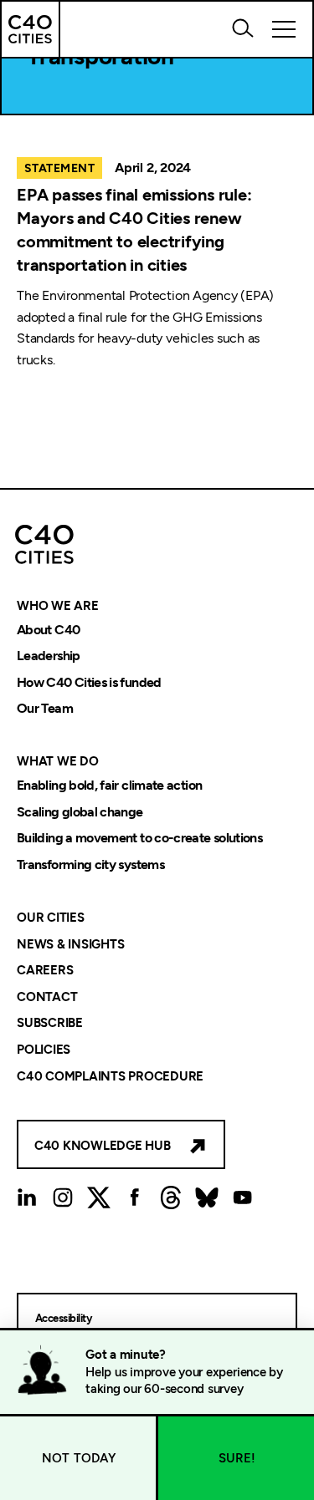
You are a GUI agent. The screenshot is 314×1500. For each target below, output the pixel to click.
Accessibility (63, 1318)
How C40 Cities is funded (89, 682)
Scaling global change (80, 812)
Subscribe (50, 1023)
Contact (47, 996)
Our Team (45, 709)
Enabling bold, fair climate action (109, 785)
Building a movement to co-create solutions (139, 839)
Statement (59, 168)
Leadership (48, 656)
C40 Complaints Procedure (110, 1076)
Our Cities (51, 917)
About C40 (48, 630)
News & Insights (70, 944)
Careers (45, 971)
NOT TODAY (79, 1458)
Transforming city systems (90, 864)
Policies (43, 1049)
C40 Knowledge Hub (102, 1145)
